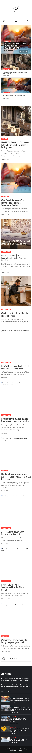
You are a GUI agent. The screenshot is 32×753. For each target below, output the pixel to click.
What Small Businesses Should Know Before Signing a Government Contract (15, 45)
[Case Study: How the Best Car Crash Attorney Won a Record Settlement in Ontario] (5, 707)
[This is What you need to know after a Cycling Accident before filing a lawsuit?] (5, 729)
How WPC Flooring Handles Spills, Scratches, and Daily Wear (15, 367)
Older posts (13, 659)
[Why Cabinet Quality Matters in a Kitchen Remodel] (16, 291)
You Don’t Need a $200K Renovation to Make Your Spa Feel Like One (15, 258)
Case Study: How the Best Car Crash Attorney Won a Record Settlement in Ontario (20, 709)
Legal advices (7, 41)
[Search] (27, 21)
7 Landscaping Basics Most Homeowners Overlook (12, 533)
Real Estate (6, 69)
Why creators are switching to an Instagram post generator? (15, 641)
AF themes (19, 750)
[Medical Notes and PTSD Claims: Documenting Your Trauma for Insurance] (5, 718)
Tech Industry (5, 636)
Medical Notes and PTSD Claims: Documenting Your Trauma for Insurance (18, 719)
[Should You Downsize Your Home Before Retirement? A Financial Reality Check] (16, 62)
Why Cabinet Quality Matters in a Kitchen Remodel (15, 314)
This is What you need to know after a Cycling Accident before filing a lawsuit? (20, 730)
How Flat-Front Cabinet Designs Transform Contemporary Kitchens (15, 420)
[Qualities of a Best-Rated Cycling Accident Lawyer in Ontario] (5, 739)
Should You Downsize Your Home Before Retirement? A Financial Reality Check (15, 72)
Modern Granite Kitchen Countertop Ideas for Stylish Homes (13, 587)
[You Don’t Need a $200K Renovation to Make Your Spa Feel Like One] (16, 233)
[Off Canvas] (4, 21)
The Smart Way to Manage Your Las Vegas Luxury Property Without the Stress (16, 476)
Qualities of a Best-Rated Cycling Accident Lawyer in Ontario (18, 740)
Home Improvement (6, 251)
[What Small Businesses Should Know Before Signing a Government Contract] (16, 85)
